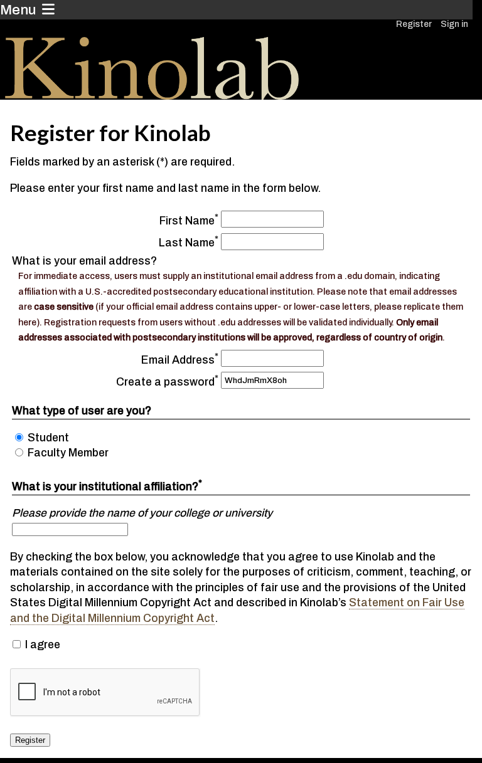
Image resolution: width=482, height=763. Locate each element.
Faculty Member (68, 453)
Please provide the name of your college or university (142, 513)
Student (48, 438)
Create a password (165, 382)
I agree (42, 645)
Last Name (187, 243)
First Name (187, 221)
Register (414, 24)
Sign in (454, 24)
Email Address (178, 360)
